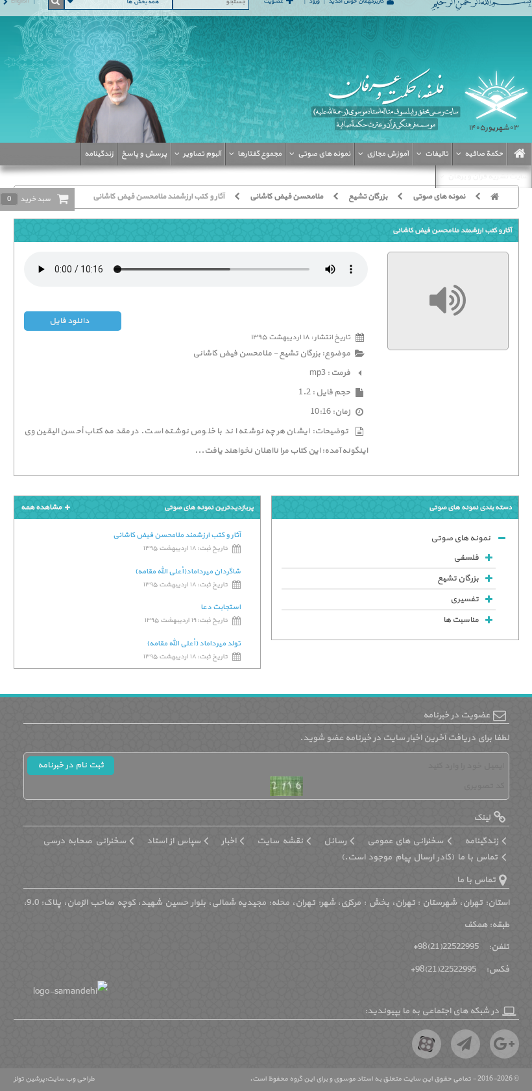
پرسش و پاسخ (144, 154)
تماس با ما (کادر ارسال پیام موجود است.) (419, 857)
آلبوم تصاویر (202, 154)
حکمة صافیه (484, 154)
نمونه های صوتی (324, 154)
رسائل (335, 841)
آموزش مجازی (388, 154)
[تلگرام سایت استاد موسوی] (465, 1044)
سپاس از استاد (174, 841)
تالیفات (436, 154)
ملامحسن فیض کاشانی (286, 196)
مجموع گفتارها (259, 154)
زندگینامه (99, 154)
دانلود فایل (69, 321)
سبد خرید (29, 199)
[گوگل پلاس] (504, 1044)
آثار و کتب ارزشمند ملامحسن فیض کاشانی (158, 196)
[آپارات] (426, 1044)
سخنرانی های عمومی (405, 841)
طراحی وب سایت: (70, 1078)
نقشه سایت (279, 841)
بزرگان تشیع (367, 196)
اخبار (228, 841)
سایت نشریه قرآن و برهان (488, 176)
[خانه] (499, 196)
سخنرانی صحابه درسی (84, 841)
